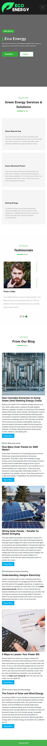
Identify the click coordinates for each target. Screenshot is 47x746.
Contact (26, 54)
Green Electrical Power (15, 166)
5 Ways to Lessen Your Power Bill (20, 655)
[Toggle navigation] (43, 7)
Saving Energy (11, 203)
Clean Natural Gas (13, 131)
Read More (9, 54)
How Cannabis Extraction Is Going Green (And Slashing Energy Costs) (22, 400)
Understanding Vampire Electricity (21, 576)
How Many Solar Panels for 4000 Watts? (20, 449)
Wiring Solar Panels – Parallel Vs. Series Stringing (20, 533)
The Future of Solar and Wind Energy (22, 694)
